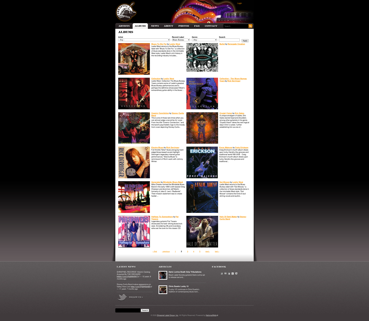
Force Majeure (225, 148)
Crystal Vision (226, 113)
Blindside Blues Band (173, 182)
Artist (120, 37)
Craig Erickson (241, 148)
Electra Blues (157, 148)
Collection (156, 79)
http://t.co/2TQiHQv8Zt (141, 287)
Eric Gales (239, 113)
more (130, 297)
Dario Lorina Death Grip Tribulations (185, 272)
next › (207, 251)
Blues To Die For (159, 44)
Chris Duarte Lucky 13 (178, 286)
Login (239, 3)
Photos (183, 26)
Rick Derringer (233, 81)
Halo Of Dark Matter (228, 217)
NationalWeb (212, 315)
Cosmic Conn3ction (160, 113)
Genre (194, 37)
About (168, 26)
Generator (155, 182)
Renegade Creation (236, 44)
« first (155, 251)
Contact (211, 26)
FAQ (196, 26)
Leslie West (174, 44)
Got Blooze (225, 182)
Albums (140, 26)
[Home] (126, 11)
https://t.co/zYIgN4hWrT (128, 277)
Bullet (222, 44)
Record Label (178, 37)
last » (217, 251)
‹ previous (166, 251)
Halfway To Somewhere (162, 217)
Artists (124, 26)
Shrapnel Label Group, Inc (167, 315)
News (155, 26)
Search (222, 37)
